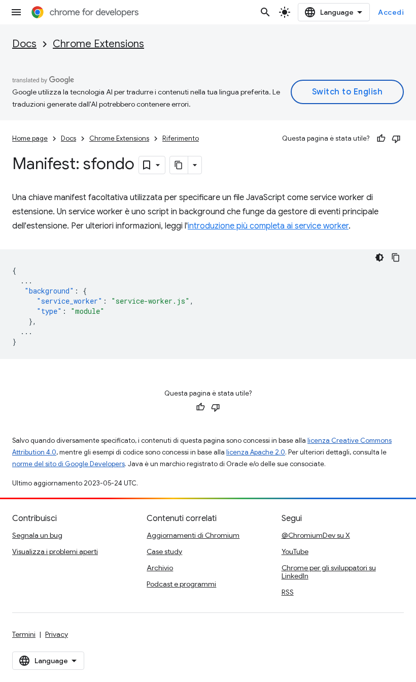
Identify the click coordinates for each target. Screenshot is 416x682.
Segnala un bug (37, 535)
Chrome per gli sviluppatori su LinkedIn (329, 571)
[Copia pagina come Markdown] (179, 165)
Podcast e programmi (181, 584)
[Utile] (381, 138)
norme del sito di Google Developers (68, 464)
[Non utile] (396, 138)
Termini (24, 634)
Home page (30, 138)
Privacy (56, 634)
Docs (24, 44)
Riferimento (180, 138)
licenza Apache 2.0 (255, 452)
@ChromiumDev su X (316, 535)
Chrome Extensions (98, 44)
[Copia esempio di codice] (396, 257)
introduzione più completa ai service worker (268, 226)
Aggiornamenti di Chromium (193, 535)
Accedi (391, 12)
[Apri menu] (16, 12)
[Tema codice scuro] (379, 257)
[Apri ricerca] (265, 12)
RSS (288, 592)
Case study (164, 551)
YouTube (295, 551)
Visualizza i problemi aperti (55, 551)
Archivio (160, 567)
